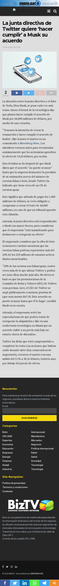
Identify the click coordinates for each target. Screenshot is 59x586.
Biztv (5, 432)
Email (5, 406)
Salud (34, 457)
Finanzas (7, 461)
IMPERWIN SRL (37, 574)
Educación (7, 448)
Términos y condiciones (15, 487)
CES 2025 (7, 436)
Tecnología (37, 465)
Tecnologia (37, 469)
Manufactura (38, 436)
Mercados (36, 440)
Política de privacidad (13, 483)
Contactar (7, 491)
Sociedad (36, 461)
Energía (6, 457)
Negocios (36, 444)
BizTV (11, 574)
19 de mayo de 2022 (11, 47)
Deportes (7, 440)
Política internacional (42, 448)
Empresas (7, 452)
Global (5, 465)
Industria (7, 469)
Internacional (38, 432)
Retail (34, 452)
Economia (7, 444)
